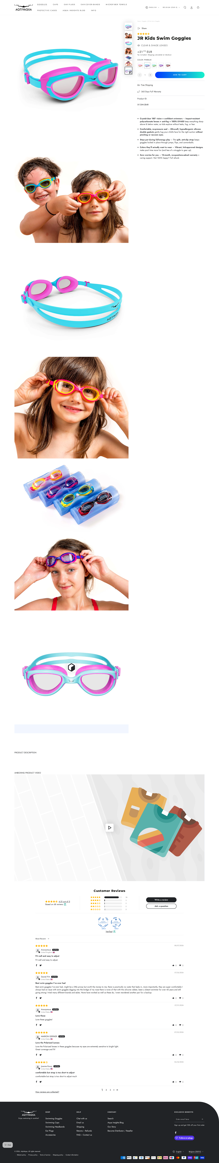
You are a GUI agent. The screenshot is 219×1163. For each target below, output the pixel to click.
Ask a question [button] (161, 906)
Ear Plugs (49, 1130)
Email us (80, 1122)
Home (139, 21)
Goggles (144, 21)
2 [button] (106, 1089)
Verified (109, 931)
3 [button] (110, 1089)
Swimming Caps (52, 1122)
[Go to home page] (23, 7)
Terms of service (45, 1155)
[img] (41, 945)
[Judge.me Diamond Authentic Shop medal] (103, 922)
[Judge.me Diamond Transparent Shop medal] (116, 922)
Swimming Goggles (53, 1118)
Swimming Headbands (55, 1126)
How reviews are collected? (47, 1091)
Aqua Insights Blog (116, 1122)
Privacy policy (32, 1155)
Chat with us (82, 1118)
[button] (185, 7)
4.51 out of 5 (64, 901)
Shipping (151, 55)
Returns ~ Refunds (84, 1130)
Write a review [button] (161, 899)
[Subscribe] (203, 1119)
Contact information (72, 1155)
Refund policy (21, 1155)
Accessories (50, 1134)
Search (110, 1118)
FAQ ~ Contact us (84, 1134)
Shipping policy (58, 1155)
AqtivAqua (24, 1151)
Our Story (112, 1126)
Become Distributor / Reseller (120, 1130)
